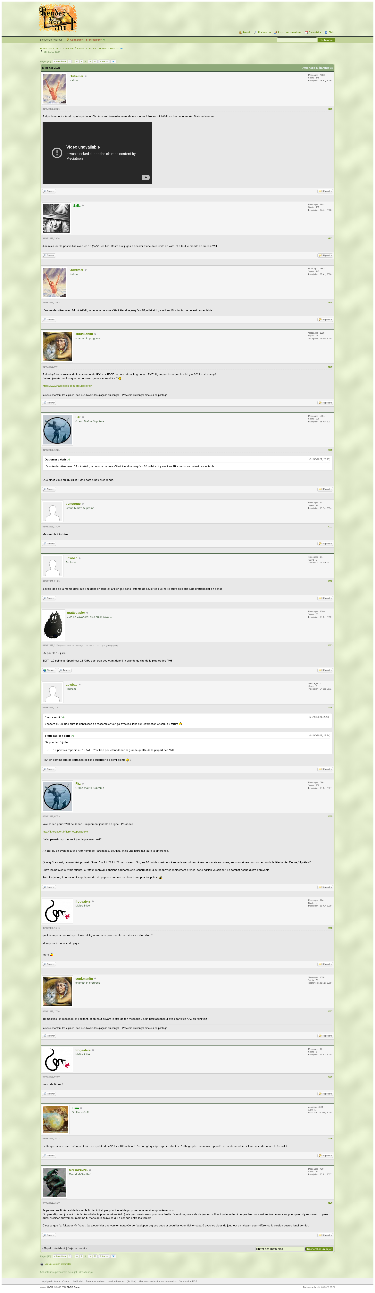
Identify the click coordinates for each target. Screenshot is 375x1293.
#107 (330, 238)
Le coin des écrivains (73, 48)
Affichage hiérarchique (317, 67)
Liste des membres (289, 32)
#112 (330, 581)
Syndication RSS (188, 1281)
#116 (330, 928)
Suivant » (104, 61)
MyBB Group (73, 1287)
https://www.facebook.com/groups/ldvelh (67, 385)
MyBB (50, 1287)
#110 (330, 450)
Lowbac (71, 558)
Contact (66, 1281)
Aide (331, 32)
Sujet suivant (76, 1248)
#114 (330, 707)
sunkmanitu (84, 334)
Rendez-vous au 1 (50, 48)
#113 (330, 645)
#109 (330, 367)
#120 (330, 1203)
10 (95, 61)
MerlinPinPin (78, 1170)
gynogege (73, 503)
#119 (330, 1138)
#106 (330, 109)
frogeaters (83, 901)
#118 (330, 1077)
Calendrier (315, 32)
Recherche (264, 32)
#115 (330, 816)
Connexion (76, 39)
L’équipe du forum (50, 1281)
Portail (247, 32)
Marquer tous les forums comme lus (158, 1281)
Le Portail (78, 1281)
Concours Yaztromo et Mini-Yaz (102, 48)
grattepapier (76, 612)
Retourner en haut (95, 1281)
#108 (330, 302)
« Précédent (60, 61)
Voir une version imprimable (58, 1264)
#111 (330, 526)
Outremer (76, 76)
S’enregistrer (94, 39)
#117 (330, 1011)
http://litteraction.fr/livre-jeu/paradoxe (65, 831)
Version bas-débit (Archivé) (122, 1281)
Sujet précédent (54, 1248)
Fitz (78, 417)
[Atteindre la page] (113, 61)
